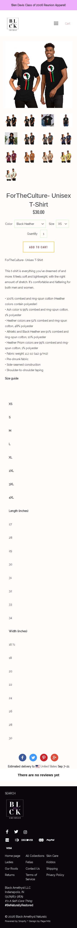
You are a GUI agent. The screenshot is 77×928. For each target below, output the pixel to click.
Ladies (9, 862)
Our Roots (11, 868)
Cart (67, 23)
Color (8, 223)
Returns (10, 874)
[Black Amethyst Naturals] (22, 758)
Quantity (32, 233)
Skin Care (52, 855)
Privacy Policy (55, 874)
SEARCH (10, 793)
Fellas (29, 862)
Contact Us (33, 868)
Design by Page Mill (39, 921)
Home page (12, 855)
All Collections (35, 855)
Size (51, 223)
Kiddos (50, 862)
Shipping (52, 868)
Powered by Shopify (15, 921)
